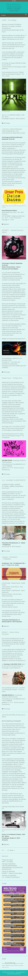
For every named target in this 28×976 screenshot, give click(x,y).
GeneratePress (17, 973)
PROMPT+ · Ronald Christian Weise (12, 873)
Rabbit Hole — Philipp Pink (12, 378)
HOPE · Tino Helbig (9, 20)
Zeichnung (7, 967)
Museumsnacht (11, 965)
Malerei (7, 965)
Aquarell (3, 963)
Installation (21, 963)
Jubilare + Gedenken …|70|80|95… (9, 558)
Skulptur (16, 965)
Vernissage (7, 123)
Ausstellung (10, 963)
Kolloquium (3, 965)
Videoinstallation (20, 965)
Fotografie (17, 963)
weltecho (3, 967)
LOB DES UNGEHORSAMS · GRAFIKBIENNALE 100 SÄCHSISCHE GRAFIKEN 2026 (13, 131)
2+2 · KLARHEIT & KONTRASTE (13, 480)
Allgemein (6, 224)
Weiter (12, 850)
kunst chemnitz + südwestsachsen (14, 5)
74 (8, 850)
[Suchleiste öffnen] (26, 14)
